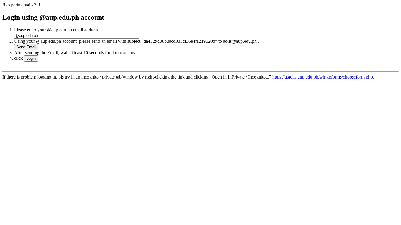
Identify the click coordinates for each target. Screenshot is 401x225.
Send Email (26, 47)
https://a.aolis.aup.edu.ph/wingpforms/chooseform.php (322, 76)
